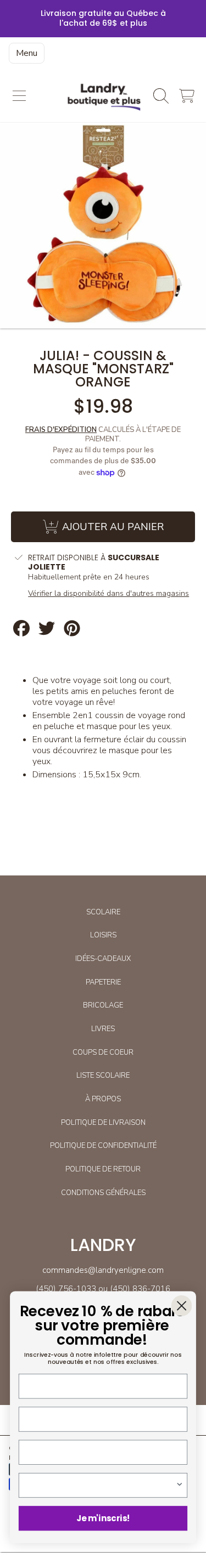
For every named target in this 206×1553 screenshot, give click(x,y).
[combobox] (101, 1486)
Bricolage (103, 1005)
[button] (19, 96)
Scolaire (103, 912)
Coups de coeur (103, 1052)
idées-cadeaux (103, 959)
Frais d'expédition (61, 430)
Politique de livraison (103, 1123)
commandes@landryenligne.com (103, 1270)
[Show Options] (179, 1486)
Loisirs (103, 935)
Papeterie (103, 982)
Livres (103, 1029)
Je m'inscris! (103, 1518)
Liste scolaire (103, 1075)
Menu (26, 53)
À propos (103, 1099)
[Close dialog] (181, 1305)
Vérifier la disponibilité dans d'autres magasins (108, 594)
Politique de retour (103, 1169)
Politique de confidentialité (103, 1146)
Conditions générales (103, 1193)
